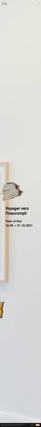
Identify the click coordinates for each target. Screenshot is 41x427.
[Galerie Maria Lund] (4, 3)
